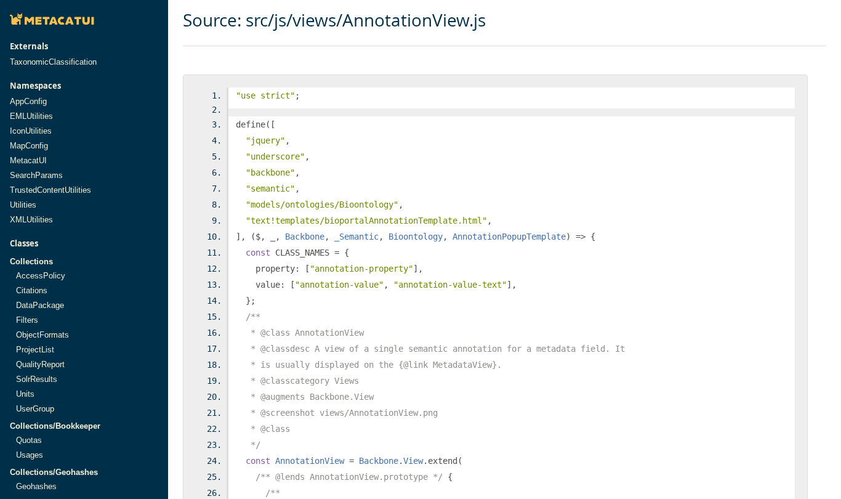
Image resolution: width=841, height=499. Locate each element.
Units (25, 394)
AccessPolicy (40, 275)
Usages (29, 455)
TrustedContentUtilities (50, 190)
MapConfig (29, 145)
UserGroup (35, 408)
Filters (27, 320)
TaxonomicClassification (53, 62)
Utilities (23, 204)
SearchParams (36, 175)
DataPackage (40, 305)
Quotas (29, 440)
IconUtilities (31, 131)
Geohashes (36, 486)
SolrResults (36, 379)
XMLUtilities (31, 219)
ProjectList (35, 349)
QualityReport (40, 364)
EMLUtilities (31, 116)
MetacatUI (28, 160)
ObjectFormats (42, 334)
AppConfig (28, 101)
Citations (31, 290)
